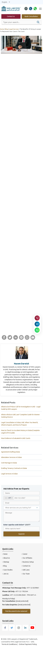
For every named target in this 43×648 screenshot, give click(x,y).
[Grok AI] (29, 79)
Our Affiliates (27, 558)
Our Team (26, 574)
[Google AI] (24, 79)
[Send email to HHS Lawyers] (37, 324)
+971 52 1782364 (21, 591)
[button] (38, 22)
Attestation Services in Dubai (11, 457)
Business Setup (28, 562)
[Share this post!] (4, 339)
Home (5, 554)
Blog (5, 566)
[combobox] (9, 498)
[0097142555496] (30, 9)
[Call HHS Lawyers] (37, 318)
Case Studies (8, 570)
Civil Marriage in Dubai (9, 463)
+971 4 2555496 (15, 595)
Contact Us (11, 16)
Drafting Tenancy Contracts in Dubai (14, 468)
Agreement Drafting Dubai (10, 452)
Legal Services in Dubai (9, 474)
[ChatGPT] (19, 79)
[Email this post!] (33, 339)
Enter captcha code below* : (16, 525)
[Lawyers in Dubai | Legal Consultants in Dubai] (11, 9)
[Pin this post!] (21, 339)
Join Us (5, 574)
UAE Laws (26, 570)
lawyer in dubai (14, 111)
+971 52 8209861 (32, 588)
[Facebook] (5, 630)
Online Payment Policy (28, 644)
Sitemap (6, 562)
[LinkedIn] (26, 630)
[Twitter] (12, 630)
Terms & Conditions (9, 644)
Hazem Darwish (21, 363)
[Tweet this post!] (10, 339)
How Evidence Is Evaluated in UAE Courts (15, 438)
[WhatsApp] (35, 9)
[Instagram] (19, 630)
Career (25, 554)
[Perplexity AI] (34, 79)
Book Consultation (31, 16)
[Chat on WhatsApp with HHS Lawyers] (37, 330)
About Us (6, 558)
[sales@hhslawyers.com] (26, 9)
